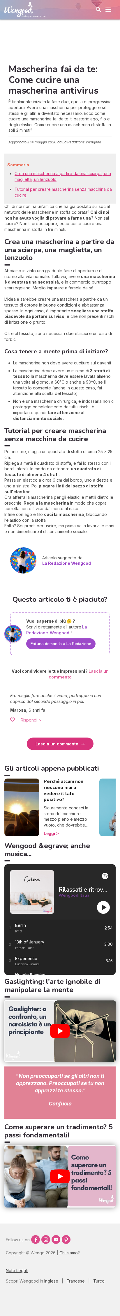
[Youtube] (56, 1239)
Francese (76, 1280)
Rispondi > (31, 719)
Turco (99, 1280)
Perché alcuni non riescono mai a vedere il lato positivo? (63, 790)
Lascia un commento (57, 743)
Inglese (51, 1280)
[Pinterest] (66, 1239)
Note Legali (17, 1270)
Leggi (49, 833)
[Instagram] (45, 1239)
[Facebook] (35, 1239)
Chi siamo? (69, 1252)
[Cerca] (98, 9)
